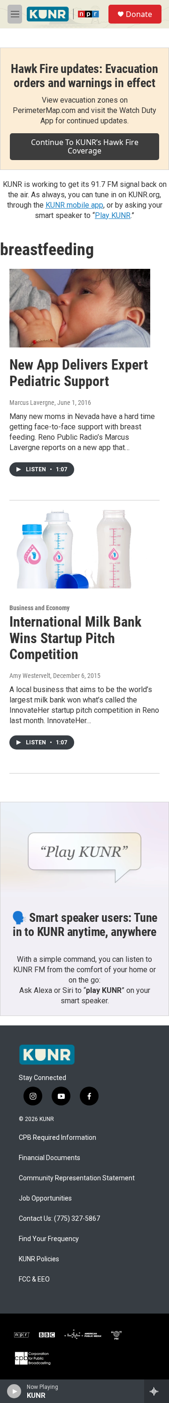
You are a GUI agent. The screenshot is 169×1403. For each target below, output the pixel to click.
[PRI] (116, 1335)
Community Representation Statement (77, 1178)
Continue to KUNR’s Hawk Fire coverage (84, 146)
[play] (14, 1391)
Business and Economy (39, 608)
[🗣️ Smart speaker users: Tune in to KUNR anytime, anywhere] (84, 849)
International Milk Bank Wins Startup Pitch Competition (75, 638)
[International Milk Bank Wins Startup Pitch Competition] (79, 549)
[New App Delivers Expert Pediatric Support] (79, 308)
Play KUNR (113, 215)
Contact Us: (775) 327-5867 (59, 1218)
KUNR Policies (39, 1259)
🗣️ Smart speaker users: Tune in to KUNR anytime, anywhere (85, 925)
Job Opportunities (45, 1198)
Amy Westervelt (29, 675)
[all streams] (156, 1391)
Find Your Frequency (49, 1238)
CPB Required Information (57, 1137)
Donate (139, 14)
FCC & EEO (34, 1279)
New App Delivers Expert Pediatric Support (78, 372)
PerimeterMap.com (44, 110)
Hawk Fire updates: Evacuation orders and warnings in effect (84, 76)
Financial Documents (49, 1157)
